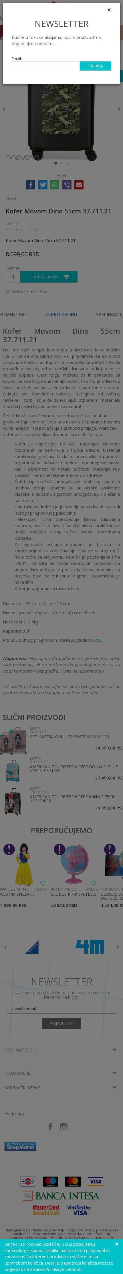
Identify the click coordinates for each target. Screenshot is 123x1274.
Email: (17, 59)
